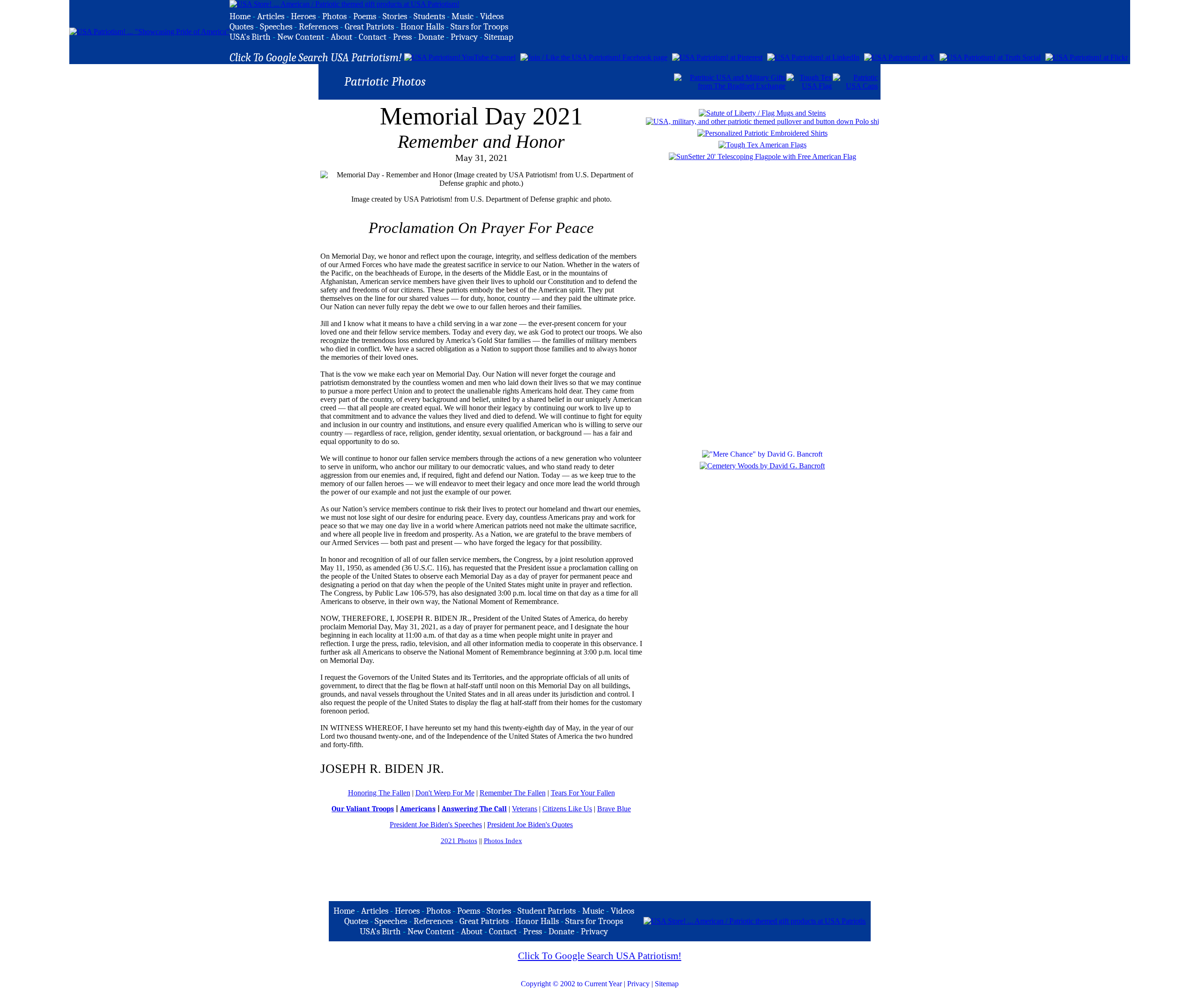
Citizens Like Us (567, 809)
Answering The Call (474, 809)
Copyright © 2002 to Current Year (571, 984)
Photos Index (503, 840)
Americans (418, 809)
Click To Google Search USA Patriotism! (599, 955)
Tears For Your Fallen (583, 793)
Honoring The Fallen (379, 793)
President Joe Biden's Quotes (530, 825)
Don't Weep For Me (444, 793)
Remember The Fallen (513, 793)
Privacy (638, 984)
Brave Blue (614, 809)
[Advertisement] (563, 81)
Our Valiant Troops (363, 809)
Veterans (524, 809)
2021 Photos (459, 840)
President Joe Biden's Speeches (436, 825)
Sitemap (667, 984)
